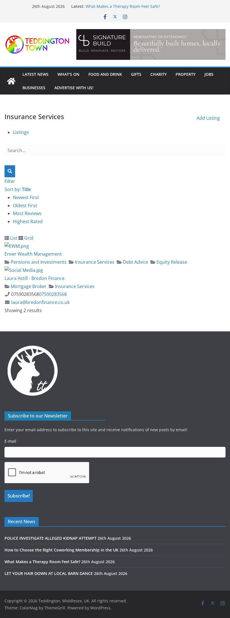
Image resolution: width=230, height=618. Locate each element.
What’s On (68, 74)
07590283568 (53, 294)
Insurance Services (94, 262)
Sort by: (17, 189)
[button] (151, 44)
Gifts (136, 74)
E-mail (11, 441)
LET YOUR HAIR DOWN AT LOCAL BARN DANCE (48, 573)
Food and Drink (105, 74)
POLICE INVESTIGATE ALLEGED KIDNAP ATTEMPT (50, 538)
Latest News (35, 74)
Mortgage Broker (28, 286)
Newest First (26, 197)
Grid (28, 238)
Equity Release (171, 262)
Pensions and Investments (38, 262)
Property (186, 74)
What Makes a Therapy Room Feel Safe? (123, 6)
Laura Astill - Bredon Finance (34, 278)
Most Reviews (27, 213)
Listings (21, 132)
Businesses (33, 87)
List (13, 238)
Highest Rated (28, 221)
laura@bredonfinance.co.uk (40, 302)
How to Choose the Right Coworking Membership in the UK (61, 550)
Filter (9, 181)
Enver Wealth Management (33, 254)
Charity (158, 74)
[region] (151, 44)
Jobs (208, 74)
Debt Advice (135, 262)
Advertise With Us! (73, 87)
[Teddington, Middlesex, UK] (11, 81)
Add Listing (208, 118)
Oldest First (25, 205)
